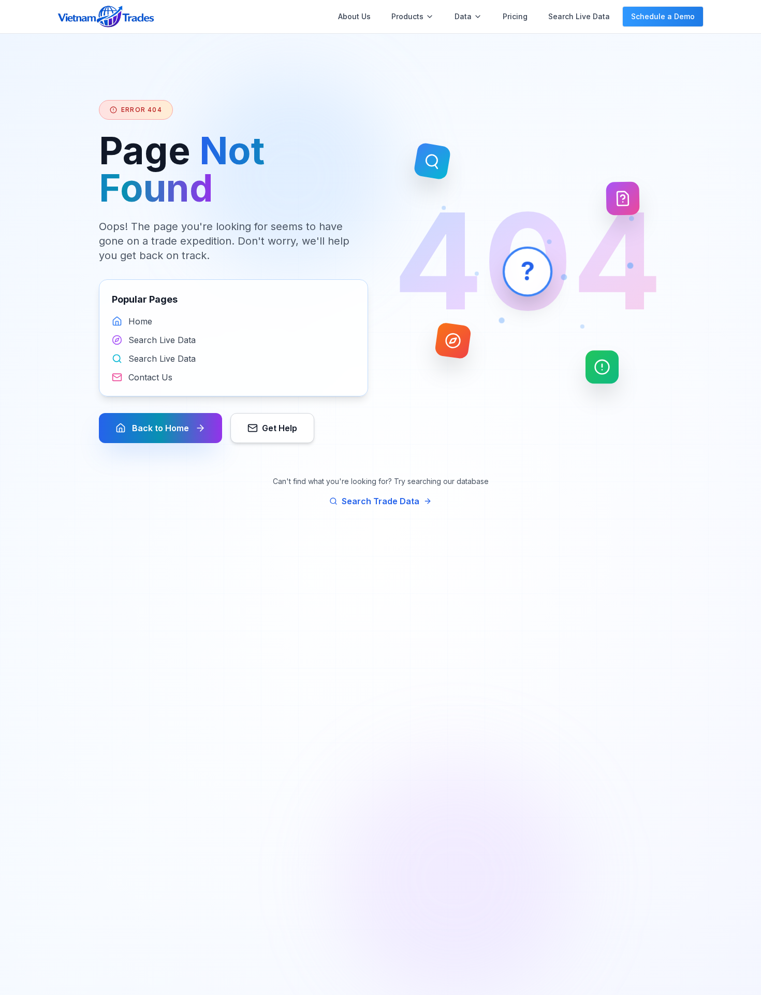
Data (463, 16)
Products (407, 16)
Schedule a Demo (663, 16)
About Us (354, 16)
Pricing (515, 16)
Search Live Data (579, 16)
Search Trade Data (380, 501)
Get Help (279, 428)
